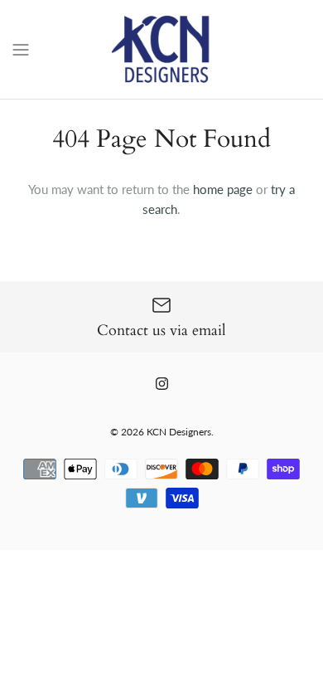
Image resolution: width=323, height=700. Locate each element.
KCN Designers (179, 431)
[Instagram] (162, 383)
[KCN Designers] (162, 49)
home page (223, 189)
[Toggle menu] (20, 48)
